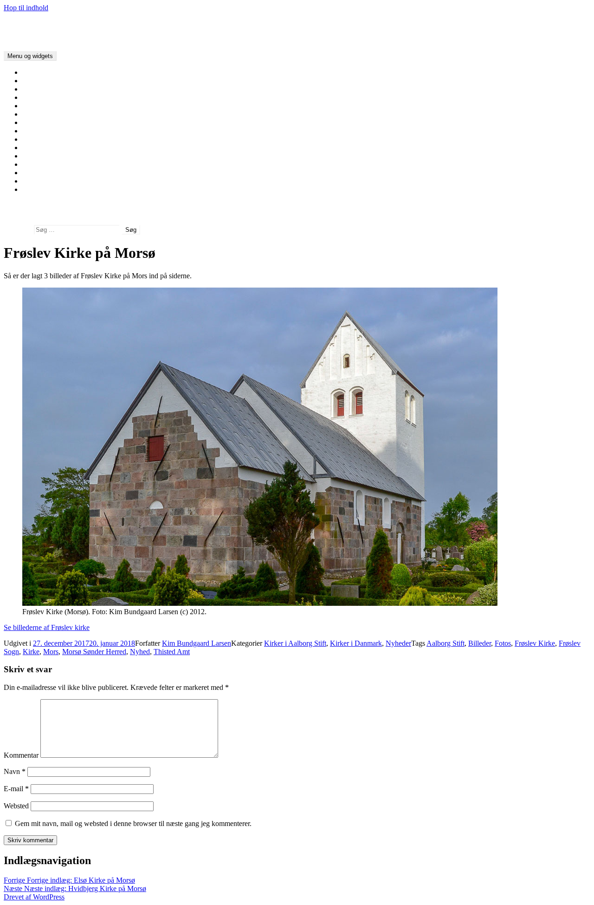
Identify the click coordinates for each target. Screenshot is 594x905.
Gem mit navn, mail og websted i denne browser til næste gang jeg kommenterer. (133, 823)
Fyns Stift (36, 139)
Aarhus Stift (40, 114)
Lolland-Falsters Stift (53, 156)
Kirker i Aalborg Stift (295, 643)
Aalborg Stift (41, 97)
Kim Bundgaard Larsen (196, 643)
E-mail (16, 789)
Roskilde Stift (42, 147)
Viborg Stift (39, 106)
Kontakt (34, 189)
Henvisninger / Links (53, 181)
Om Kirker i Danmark (54, 81)
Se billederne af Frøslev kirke (47, 627)
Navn (15, 771)
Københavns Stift (47, 164)
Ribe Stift (36, 122)
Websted (16, 806)
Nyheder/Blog (43, 89)
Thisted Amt (172, 652)
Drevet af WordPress (34, 897)
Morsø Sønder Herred (94, 652)
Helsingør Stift (43, 173)
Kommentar (21, 755)
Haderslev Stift (44, 131)
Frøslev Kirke (535, 643)
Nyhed (140, 652)
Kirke (31, 652)
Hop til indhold (26, 8)
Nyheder (398, 643)
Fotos (503, 643)
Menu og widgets (30, 55)
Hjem (30, 72)
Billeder (479, 643)
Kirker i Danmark (30, 23)
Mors (50, 652)
